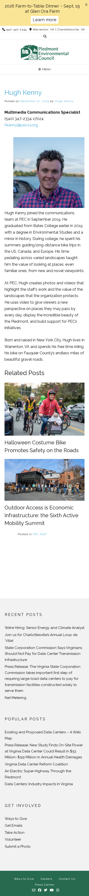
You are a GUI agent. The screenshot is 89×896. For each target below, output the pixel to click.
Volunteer (13, 839)
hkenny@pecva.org (21, 125)
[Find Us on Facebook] (40, 890)
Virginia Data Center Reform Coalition (36, 764)
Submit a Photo (18, 846)
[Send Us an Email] (34, 890)
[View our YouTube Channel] (52, 890)
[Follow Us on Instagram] (57, 890)
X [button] (86, 5)
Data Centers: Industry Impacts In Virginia (39, 784)
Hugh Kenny (64, 101)
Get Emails (13, 825)
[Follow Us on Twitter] (45, 890)
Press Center (44, 884)
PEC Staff (40, 534)
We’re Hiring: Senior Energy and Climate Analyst (44, 628)
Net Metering (15, 698)
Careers (46, 878)
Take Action (14, 832)
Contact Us (67, 878)
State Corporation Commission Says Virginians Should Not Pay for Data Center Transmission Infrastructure (43, 654)
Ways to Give (16, 819)
